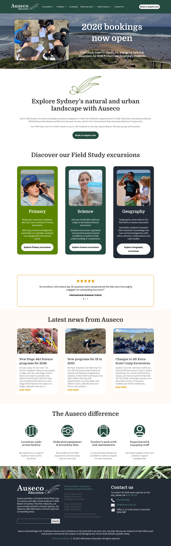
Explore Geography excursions (133, 249)
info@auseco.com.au (126, 504)
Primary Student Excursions (77, 486)
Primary (60, 7)
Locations (73, 7)
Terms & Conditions (61, 538)
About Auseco (103, 7)
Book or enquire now (149, 6)
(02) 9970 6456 (122, 499)
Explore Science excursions (85, 247)
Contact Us (119, 7)
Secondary (47, 7)
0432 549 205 (131, 495)
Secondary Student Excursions (78, 489)
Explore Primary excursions (37, 247)
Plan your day (86, 7)
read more (24, 389)
